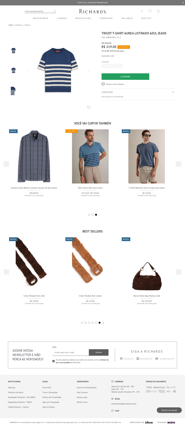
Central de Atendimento (87, 387)
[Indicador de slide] (89, 215)
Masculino (83, 18)
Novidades (40, 18)
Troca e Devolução (50, 392)
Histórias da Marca (15, 392)
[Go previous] (28, 70)
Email (54, 347)
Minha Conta (82, 402)
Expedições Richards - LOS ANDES (22, 397)
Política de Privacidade (51, 397)
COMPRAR (125, 76)
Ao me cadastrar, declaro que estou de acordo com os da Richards (82, 361)
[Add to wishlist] (103, 84)
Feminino (106, 18)
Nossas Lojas (82, 397)
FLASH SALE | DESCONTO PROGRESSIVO (92, 2)
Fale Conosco (82, 392)
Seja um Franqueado (50, 402)
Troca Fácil (46, 387)
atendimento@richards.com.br (124, 404)
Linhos (62, 18)
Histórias (11, 387)
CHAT (117, 411)
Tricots (27, 25)
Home (11, 25)
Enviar (99, 352)
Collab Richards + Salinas (18, 407)
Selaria (127, 18)
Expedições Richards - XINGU (20, 402)
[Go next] (88, 70)
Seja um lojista (48, 407)
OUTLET (146, 18)
